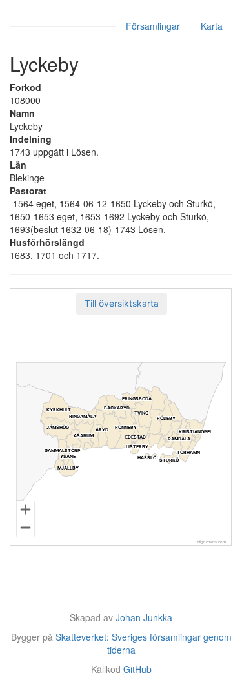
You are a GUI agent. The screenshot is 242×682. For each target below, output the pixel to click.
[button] (121, 304)
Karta (212, 25)
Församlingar (153, 25)
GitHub (137, 669)
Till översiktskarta (122, 303)
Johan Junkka (144, 617)
